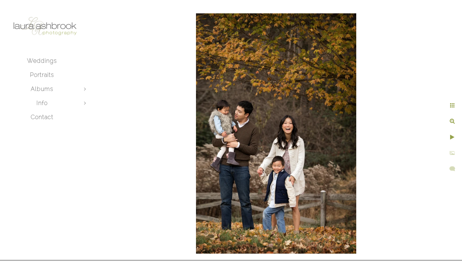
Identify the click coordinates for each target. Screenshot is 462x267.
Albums (42, 89)
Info (42, 103)
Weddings (42, 60)
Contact (42, 117)
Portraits (42, 74)
